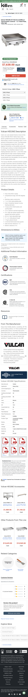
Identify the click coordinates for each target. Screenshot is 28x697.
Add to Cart (16, 76)
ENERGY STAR (8, 673)
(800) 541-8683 (15, 117)
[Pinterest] (14, 694)
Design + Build (8, 666)
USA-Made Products (8, 675)
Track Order (8, 679)
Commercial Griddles (7, 16)
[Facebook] (9, 694)
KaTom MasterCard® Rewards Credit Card (16, 84)
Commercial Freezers (7, 631)
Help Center (21, 666)
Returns (8, 682)
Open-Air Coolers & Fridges (8, 627)
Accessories (12, 126)
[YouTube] (20, 694)
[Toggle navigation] (2, 9)
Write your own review (14, 613)
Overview (4, 126)
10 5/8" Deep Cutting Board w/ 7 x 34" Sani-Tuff (21, 505)
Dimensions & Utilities (10, 230)
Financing (8, 684)
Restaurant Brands (8, 669)
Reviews (21, 684)
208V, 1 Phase (6, 95)
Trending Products (8, 677)
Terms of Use (10, 691)
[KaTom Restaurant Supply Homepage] (6, 5)
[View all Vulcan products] (14, 368)
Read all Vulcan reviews (7, 619)
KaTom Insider (21, 682)
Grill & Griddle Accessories (20, 570)
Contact (21, 677)
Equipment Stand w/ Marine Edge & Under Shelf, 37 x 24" (7, 505)
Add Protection (20, 69)
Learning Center (21, 671)
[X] (12, 694)
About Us (21, 673)
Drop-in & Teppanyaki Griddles (7, 570)
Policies (21, 669)
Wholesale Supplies (8, 671)
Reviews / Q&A (22, 126)
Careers (21, 675)
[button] (21, 5)
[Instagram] (17, 694)
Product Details (7, 190)
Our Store (21, 679)
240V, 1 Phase (6, 100)
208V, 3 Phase (6, 97)
